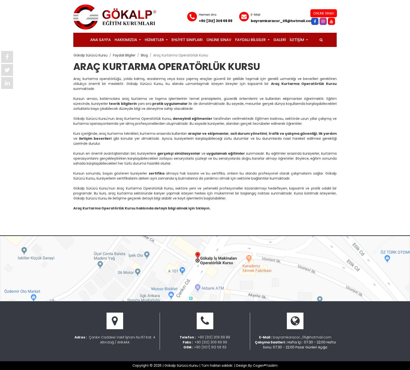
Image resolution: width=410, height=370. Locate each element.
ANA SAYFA (100, 39)
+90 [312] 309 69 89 (215, 20)
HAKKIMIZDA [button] (126, 39)
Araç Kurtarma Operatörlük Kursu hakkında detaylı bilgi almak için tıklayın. (141, 208)
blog (144, 55)
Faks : (188, 342)
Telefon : (188, 337)
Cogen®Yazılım (265, 365)
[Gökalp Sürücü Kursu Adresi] (205, 268)
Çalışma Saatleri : (271, 342)
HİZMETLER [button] (155, 39)
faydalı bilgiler (124, 55)
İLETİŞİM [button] (297, 39)
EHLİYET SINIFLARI (187, 39)
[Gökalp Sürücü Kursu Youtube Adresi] (332, 21)
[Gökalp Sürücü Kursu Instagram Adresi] (324, 21)
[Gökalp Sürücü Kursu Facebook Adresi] (315, 21)
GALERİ (279, 39)
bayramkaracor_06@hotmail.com (282, 20)
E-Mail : (265, 337)
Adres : (81, 337)
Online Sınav (323, 13)
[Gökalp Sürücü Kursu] (114, 17)
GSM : (188, 347)
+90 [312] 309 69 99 (211, 342)
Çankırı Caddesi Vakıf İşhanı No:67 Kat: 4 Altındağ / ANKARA (122, 340)
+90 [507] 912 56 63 (210, 347)
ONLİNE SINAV (218, 39)
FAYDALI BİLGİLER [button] (251, 39)
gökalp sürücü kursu (90, 55)
